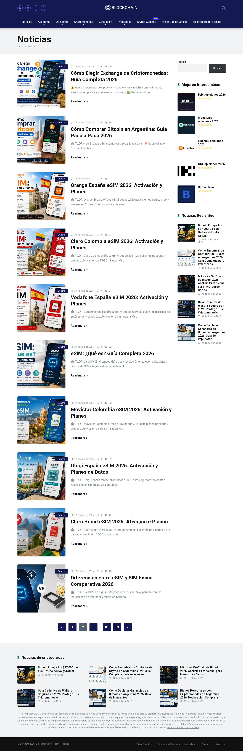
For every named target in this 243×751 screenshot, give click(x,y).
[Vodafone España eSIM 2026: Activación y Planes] (41, 308)
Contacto (206, 744)
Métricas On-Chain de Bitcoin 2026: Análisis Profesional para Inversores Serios (211, 283)
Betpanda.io (206, 187)
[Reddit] (43, 8)
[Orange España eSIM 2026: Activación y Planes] (41, 196)
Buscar (182, 62)
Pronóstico (124, 21)
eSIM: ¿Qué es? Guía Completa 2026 (112, 353)
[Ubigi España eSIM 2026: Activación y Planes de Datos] (41, 476)
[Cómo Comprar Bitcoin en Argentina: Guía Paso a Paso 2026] (41, 140)
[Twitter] (28, 8)
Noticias (27, 21)
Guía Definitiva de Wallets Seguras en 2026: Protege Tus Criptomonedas (211, 307)
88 (106, 627)
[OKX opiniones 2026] (186, 179)
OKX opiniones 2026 (211, 164)
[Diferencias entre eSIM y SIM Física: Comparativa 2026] (41, 588)
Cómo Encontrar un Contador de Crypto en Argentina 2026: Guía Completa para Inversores (211, 257)
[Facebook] (20, 8)
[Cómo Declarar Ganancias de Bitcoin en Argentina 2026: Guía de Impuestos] (186, 340)
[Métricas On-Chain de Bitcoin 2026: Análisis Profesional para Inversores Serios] (186, 291)
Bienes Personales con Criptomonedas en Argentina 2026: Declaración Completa (199, 694)
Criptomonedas (83, 21)
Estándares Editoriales (168, 744)
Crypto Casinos (146, 21)
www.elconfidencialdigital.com (183, 727)
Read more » (79, 101)
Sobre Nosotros (144, 744)
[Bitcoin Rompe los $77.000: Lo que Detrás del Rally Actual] (186, 240)
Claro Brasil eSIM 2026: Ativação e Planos (119, 522)
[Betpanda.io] (186, 202)
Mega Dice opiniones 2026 (208, 119)
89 (117, 627)
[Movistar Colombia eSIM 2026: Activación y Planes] (41, 420)
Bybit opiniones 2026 (212, 94)
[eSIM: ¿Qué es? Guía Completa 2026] (41, 364)
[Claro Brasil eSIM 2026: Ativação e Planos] (41, 532)
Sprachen (221, 744)
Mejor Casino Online (174, 21)
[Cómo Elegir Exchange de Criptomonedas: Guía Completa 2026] (41, 84)
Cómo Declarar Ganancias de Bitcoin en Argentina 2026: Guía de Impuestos (211, 332)
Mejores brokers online (206, 21)
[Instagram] (35, 8)
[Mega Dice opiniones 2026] (186, 133)
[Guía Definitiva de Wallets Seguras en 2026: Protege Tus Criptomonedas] (186, 317)
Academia (44, 21)
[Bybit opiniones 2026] (186, 109)
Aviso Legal (191, 744)
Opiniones (62, 21)
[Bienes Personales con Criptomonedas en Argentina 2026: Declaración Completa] (169, 705)
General (61, 66)
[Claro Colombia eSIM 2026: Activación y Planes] (41, 252)
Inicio (20, 46)
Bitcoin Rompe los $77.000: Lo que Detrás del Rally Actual (210, 230)
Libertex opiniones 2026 (210, 142)
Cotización (105, 21)
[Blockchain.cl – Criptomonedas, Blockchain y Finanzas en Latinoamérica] (121, 7)
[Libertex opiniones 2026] (186, 156)
